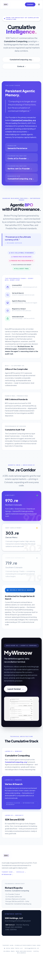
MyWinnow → (7, 874)
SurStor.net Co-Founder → (20, 168)
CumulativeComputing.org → (21, 60)
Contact (30, 4)
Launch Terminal (15, 689)
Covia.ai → (21, 66)
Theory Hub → (8, 872)
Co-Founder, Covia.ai (13, 894)
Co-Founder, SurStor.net (14, 896)
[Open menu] (39, 4)
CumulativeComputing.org (23, 120)
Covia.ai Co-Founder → (18, 158)
